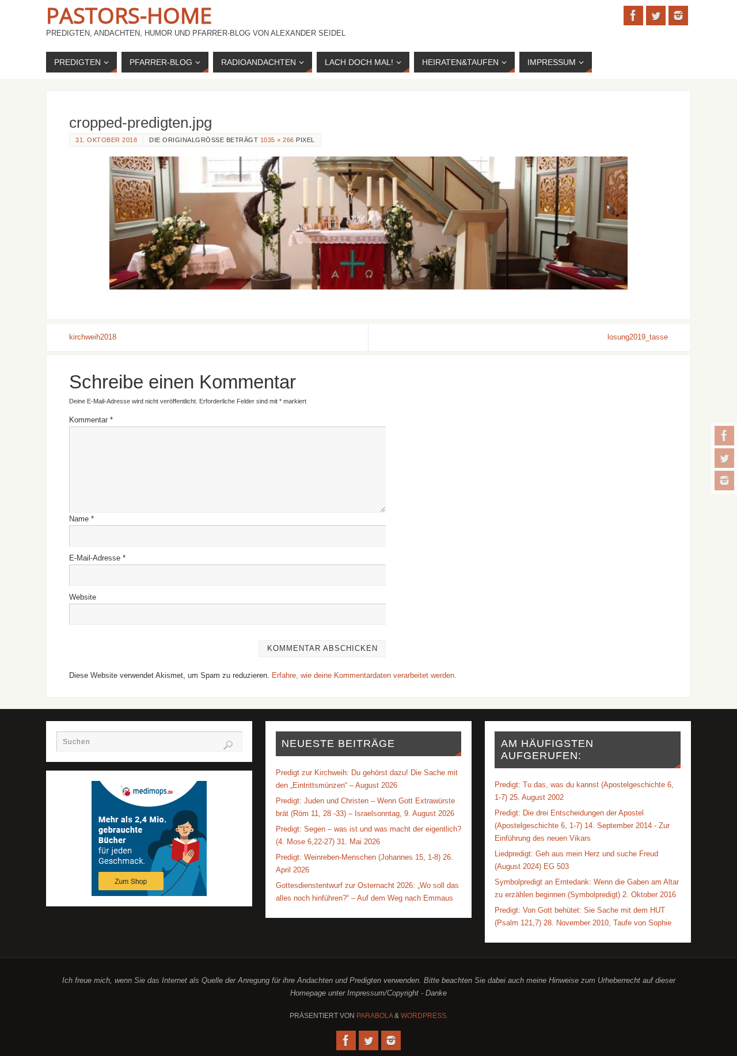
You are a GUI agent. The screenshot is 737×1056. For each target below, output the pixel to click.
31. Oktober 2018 (106, 139)
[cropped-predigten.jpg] (368, 223)
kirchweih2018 (92, 337)
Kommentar (91, 419)
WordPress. (424, 1016)
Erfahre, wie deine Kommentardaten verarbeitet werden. (364, 675)
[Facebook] (724, 435)
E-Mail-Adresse (97, 558)
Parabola (374, 1016)
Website (82, 597)
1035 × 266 (277, 139)
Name (81, 518)
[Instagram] (724, 480)
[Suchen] (228, 745)
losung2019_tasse (637, 337)
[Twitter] (724, 458)
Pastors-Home (129, 15)
